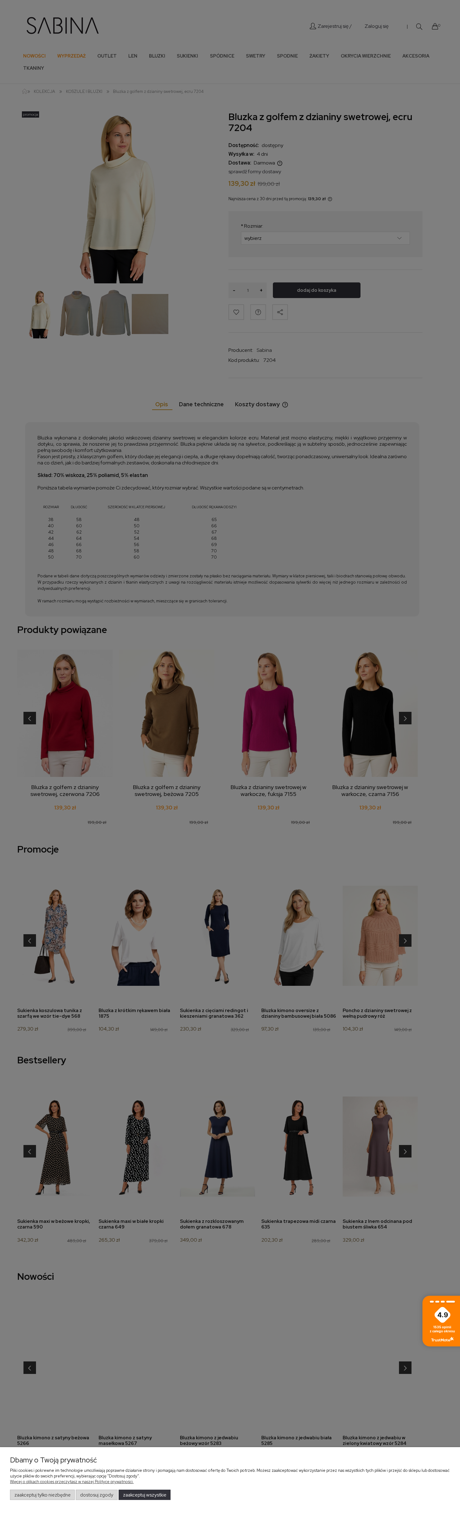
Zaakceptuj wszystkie (144, 1495)
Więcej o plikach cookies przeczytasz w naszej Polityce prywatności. (72, 1481)
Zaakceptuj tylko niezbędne (42, 1495)
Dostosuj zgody (96, 1495)
